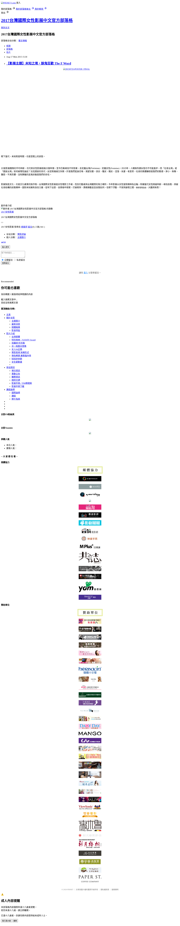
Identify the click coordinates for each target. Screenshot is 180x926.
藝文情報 (22, 41)
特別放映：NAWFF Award (24, 340)
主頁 (8, 315)
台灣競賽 (16, 337)
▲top (3, 242)
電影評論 (21, 234)
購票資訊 (16, 377)
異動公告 (16, 374)
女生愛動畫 (17, 362)
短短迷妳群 (17, 359)
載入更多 (5, 247)
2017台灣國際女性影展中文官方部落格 (37, 20)
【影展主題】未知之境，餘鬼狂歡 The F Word (38, 63)
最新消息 (16, 324)
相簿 (8, 46)
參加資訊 (10, 367)
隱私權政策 (105, 890)
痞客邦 (24, 227)
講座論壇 (10, 389)
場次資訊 (16, 371)
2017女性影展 (7, 212)
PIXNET (70, 890)
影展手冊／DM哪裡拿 (22, 383)
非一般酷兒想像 (19, 346)
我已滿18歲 (6, 921)
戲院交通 (16, 380)
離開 (15, 921)
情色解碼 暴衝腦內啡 (21, 356)
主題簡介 (21, 237)
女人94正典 (17, 349)
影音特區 (16, 330)
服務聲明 (115, 890)
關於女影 (10, 318)
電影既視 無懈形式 (20, 352)
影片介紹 (10, 333)
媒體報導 (16, 327)
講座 (14, 396)
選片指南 (16, 399)
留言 (30, 227)
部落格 (9, 49)
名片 (8, 52)
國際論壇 (16, 393)
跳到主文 (5, 28)
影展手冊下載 (18, 386)
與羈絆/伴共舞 (18, 343)
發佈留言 (5, 263)
